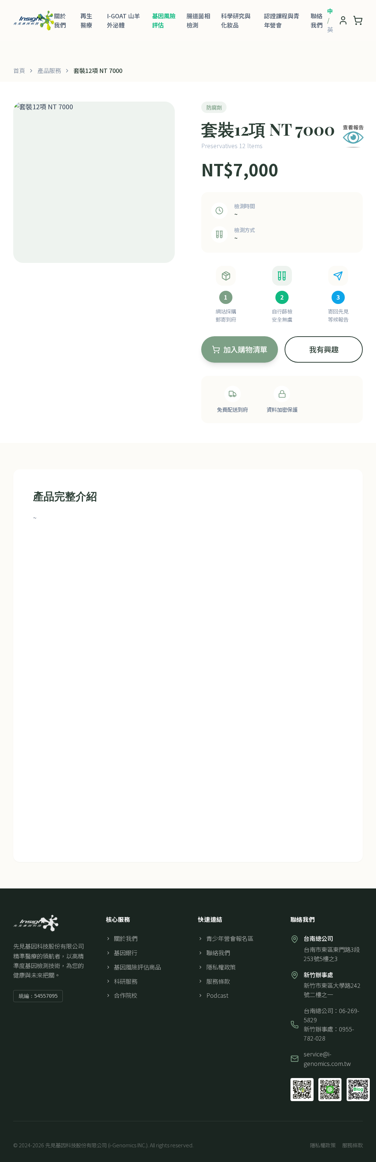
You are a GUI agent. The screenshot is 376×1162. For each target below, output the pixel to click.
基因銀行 (125, 952)
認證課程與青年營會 (281, 20)
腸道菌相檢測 (198, 20)
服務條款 (218, 981)
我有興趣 (324, 349)
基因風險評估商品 (137, 967)
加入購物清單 (245, 349)
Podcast (217, 995)
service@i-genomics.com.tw (327, 1058)
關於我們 (60, 20)
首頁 (19, 70)
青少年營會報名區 (229, 938)
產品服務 (49, 70)
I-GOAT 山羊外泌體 (123, 20)
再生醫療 (86, 20)
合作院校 (125, 995)
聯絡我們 (316, 20)
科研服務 (125, 981)
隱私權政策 (221, 967)
